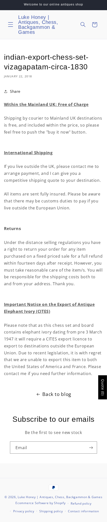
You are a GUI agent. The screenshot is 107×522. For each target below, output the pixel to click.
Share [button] (15, 91)
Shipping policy (51, 511)
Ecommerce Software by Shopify (40, 503)
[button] (10, 24)
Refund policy (81, 503)
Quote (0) (103, 387)
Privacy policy (23, 511)
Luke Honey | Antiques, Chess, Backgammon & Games (60, 497)
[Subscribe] (91, 447)
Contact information (83, 511)
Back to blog (56, 394)
